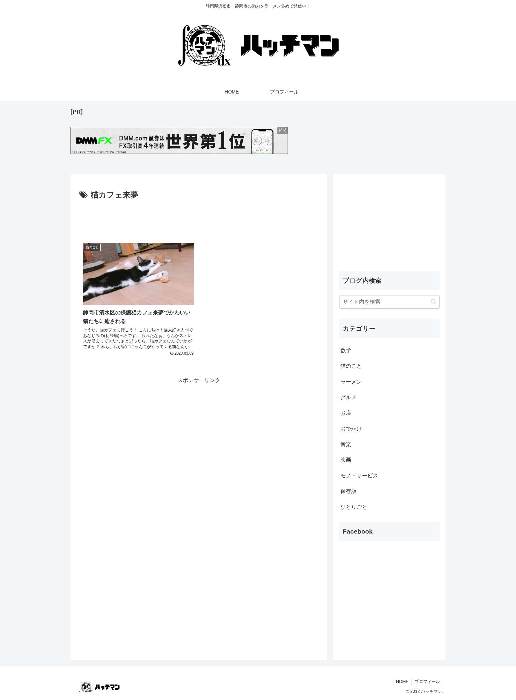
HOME (402, 681)
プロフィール (427, 681)
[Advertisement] (198, 218)
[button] (433, 301)
